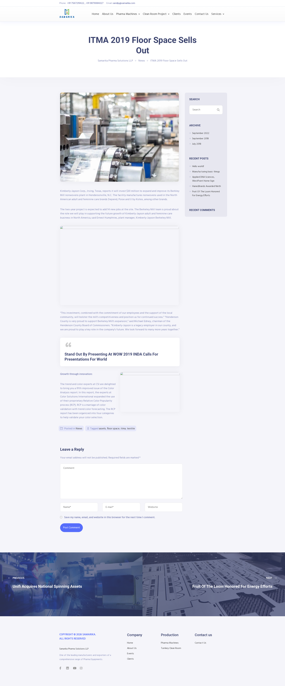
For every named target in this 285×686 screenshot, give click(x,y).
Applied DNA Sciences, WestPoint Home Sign (203, 179)
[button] (128, 14)
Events (188, 14)
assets (102, 429)
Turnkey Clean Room (171, 648)
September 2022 (200, 133)
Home (95, 14)
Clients (176, 14)
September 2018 (200, 139)
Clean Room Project (155, 14)
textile (131, 429)
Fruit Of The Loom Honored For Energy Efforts (206, 193)
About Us (107, 14)
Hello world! (198, 166)
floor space (113, 429)
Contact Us (201, 14)
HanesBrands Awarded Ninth (206, 186)
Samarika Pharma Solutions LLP (74, 649)
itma (123, 429)
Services (216, 14)
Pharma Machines (126, 14)
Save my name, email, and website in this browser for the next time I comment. (109, 517)
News (79, 429)
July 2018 (196, 144)
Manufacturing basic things (206, 172)
